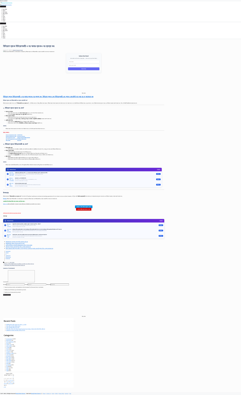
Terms (53, 393)
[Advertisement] (40, 82)
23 (4, 383)
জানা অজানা (8, 356)
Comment (5, 282)
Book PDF (19, 140)
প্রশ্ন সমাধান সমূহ (19, 134)
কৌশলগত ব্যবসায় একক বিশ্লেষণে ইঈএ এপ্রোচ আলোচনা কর (18, 247)
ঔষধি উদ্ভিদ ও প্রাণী (9, 353)
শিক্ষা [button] (3, 15)
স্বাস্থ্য (7, 370)
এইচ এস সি (8, 350)
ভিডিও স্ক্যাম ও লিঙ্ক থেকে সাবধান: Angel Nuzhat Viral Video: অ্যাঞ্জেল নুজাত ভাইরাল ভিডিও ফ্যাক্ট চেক (25, 329)
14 (12, 380)
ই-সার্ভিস (7, 347)
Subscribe (83, 69)
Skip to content (3, 0)
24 (6, 383)
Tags (70, 393)
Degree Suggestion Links (11, 136)
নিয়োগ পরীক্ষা (5, 9)
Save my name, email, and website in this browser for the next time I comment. (24, 287)
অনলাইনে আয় (8, 344)
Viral (7, 343)
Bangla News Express (20, 393)
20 (10, 382)
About (44, 393)
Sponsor (66, 393)
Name (4, 284)
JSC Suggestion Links (12, 139)
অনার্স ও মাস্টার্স (8, 346)
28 (12, 383)
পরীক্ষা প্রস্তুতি (5, 13)
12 (9, 380)
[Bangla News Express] (6, 5)
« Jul (5, 387)
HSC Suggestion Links (10, 137)
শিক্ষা (7, 366)
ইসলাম (4, 16)
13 (10, 380)
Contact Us (48, 393)
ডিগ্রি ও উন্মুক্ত (8, 357)
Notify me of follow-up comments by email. (15, 289)
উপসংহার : (5, 198)
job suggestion (10, 341)
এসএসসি (7, 352)
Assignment (9, 339)
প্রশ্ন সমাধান (5, 12)
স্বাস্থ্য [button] (4, 18)
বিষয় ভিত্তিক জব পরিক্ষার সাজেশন (21, 139)
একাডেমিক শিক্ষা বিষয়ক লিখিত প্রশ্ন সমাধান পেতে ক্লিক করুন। (14, 201)
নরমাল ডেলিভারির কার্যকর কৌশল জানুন (12, 327)
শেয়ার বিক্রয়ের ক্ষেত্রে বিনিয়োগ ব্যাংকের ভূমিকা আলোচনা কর (14, 265)
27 (10, 383)
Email (26, 284)
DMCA (56, 393)
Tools (4, 20)
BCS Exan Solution (21, 136)
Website (48, 284)
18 (7, 382)
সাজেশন (4, 10)
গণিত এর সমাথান (8, 140)
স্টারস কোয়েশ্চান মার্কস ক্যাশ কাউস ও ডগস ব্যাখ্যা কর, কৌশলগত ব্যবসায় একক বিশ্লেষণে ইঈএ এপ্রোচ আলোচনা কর (29, 248)
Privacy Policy (61, 393)
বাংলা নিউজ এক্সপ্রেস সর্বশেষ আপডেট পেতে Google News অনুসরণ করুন (12, 213)
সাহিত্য (7, 369)
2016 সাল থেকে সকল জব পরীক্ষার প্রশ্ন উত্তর (23, 137)
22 (13, 382)
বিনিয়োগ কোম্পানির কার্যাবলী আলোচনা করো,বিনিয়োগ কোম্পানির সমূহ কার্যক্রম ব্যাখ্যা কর (19, 264)
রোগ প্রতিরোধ (8, 365)
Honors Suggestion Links (11, 134)
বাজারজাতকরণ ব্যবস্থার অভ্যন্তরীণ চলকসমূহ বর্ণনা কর (17, 242)
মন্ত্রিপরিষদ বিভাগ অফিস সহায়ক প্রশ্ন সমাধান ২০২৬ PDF (16, 324)
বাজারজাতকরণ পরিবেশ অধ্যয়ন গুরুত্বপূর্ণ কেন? (15, 243)
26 (9, 383)
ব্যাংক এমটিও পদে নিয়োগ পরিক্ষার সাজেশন (13, 326)
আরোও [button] (4, 19)
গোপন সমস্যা (8, 354)
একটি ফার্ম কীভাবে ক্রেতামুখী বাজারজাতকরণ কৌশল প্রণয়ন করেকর (19, 245)
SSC (7, 139)
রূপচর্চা (7, 363)
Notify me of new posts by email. (13, 292)
